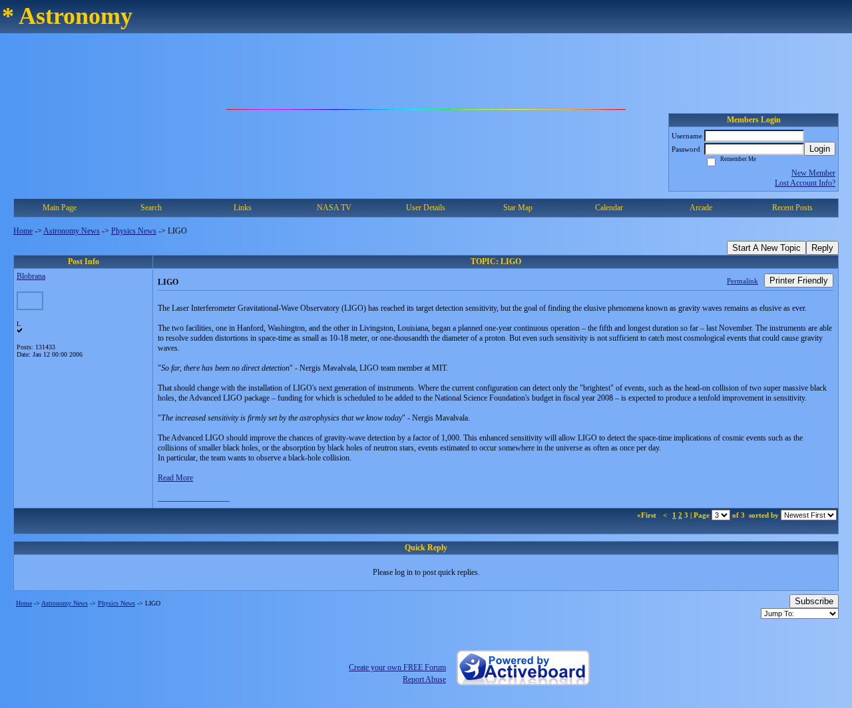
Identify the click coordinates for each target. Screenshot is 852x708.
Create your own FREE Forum (397, 667)
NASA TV (334, 207)
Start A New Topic (766, 248)
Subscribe (814, 601)
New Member (813, 173)
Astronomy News (71, 231)
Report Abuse (424, 679)
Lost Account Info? (805, 183)
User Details (425, 207)
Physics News (133, 231)
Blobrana (31, 276)
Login (819, 149)
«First (647, 515)
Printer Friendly (798, 280)
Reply (822, 248)
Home (23, 231)
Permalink (742, 281)
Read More (175, 477)
